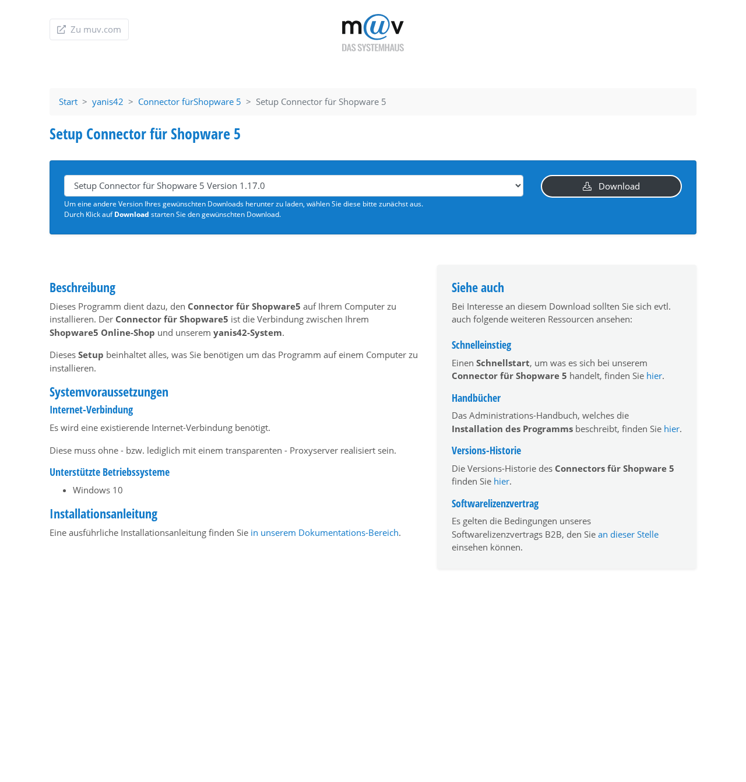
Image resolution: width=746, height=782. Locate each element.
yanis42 (108, 101)
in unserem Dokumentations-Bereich (325, 532)
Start (68, 101)
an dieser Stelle (628, 534)
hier (654, 375)
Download (618, 186)
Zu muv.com (94, 29)
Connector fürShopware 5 (189, 101)
